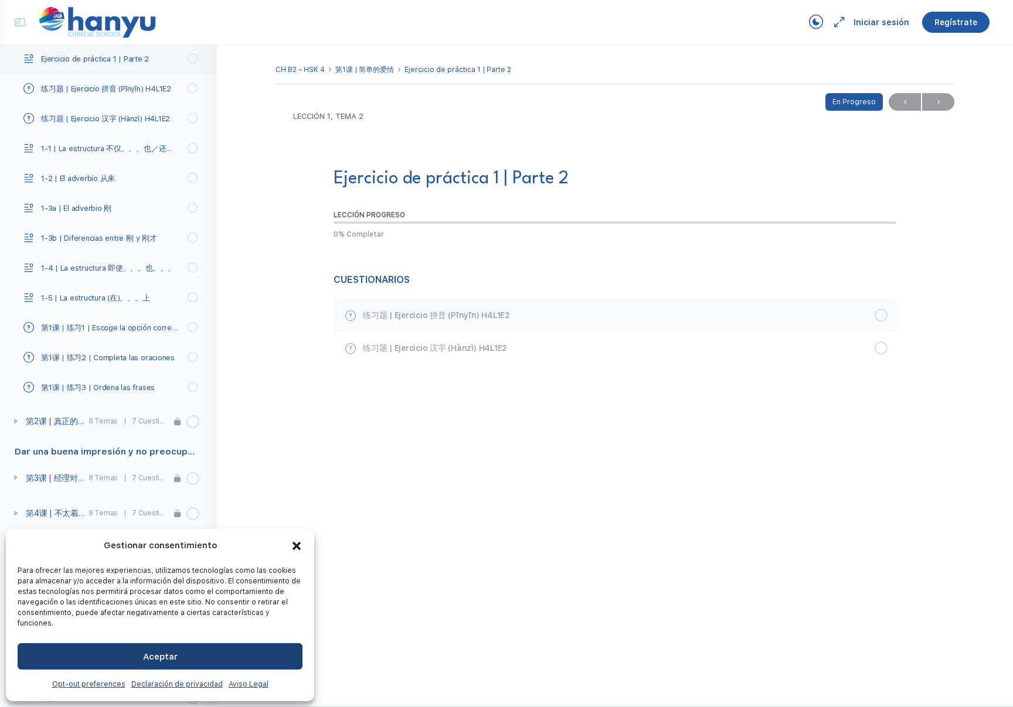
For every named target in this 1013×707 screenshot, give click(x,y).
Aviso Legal (248, 684)
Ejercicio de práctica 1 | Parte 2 (457, 70)
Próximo (938, 102)
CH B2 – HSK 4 (300, 70)
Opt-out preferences (88, 684)
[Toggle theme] (816, 22)
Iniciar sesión (881, 22)
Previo (905, 102)
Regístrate (955, 22)
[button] (296, 546)
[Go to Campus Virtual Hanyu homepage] (97, 21)
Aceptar (160, 656)
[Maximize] (837, 22)
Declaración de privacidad (177, 684)
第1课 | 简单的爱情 (364, 70)
